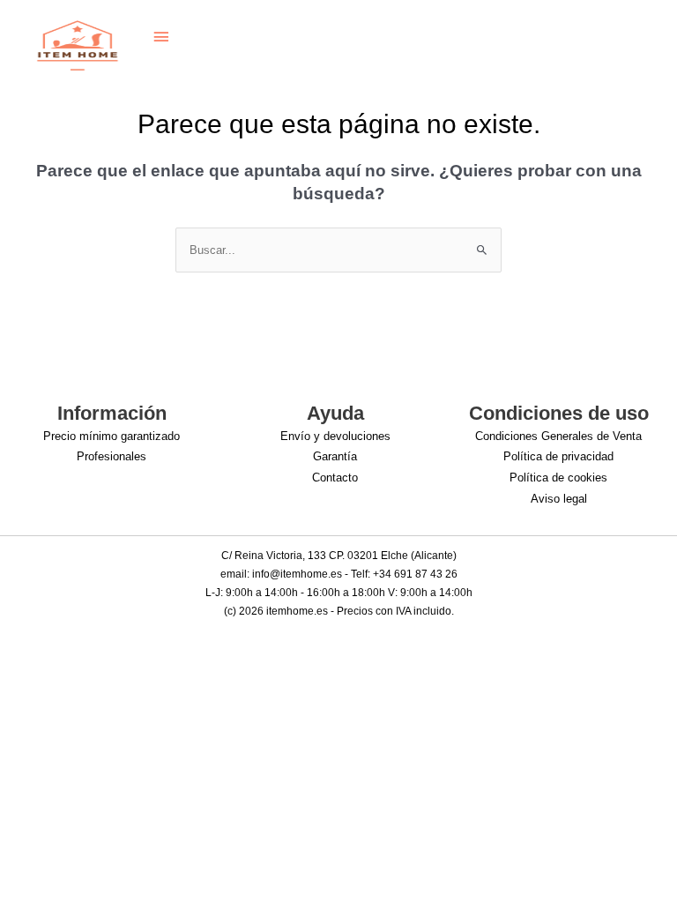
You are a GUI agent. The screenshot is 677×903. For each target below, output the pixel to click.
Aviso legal (559, 498)
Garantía (335, 456)
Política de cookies (558, 477)
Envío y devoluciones (335, 436)
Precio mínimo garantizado (111, 436)
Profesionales (111, 456)
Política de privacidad (558, 456)
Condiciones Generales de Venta (558, 436)
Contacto (335, 477)
